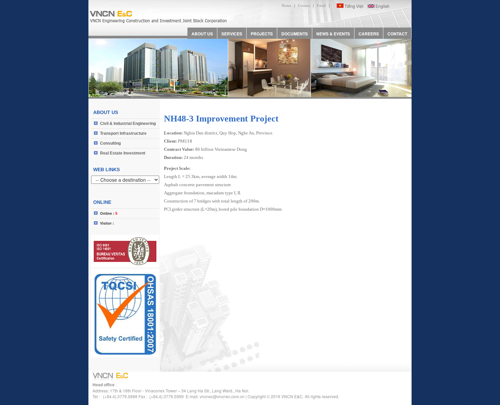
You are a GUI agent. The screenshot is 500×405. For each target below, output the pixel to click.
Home (286, 5)
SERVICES (231, 34)
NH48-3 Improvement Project (221, 119)
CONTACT (397, 34)
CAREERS (369, 34)
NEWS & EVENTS (333, 34)
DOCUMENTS (294, 34)
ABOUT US (202, 34)
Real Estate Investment (122, 153)
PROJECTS (262, 34)
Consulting (110, 143)
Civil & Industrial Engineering (128, 123)
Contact (304, 5)
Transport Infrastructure (123, 133)
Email (321, 5)
